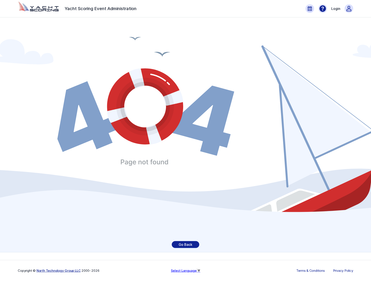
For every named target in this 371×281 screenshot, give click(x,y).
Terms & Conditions (310, 271)
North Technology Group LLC (58, 271)
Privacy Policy (343, 271)
